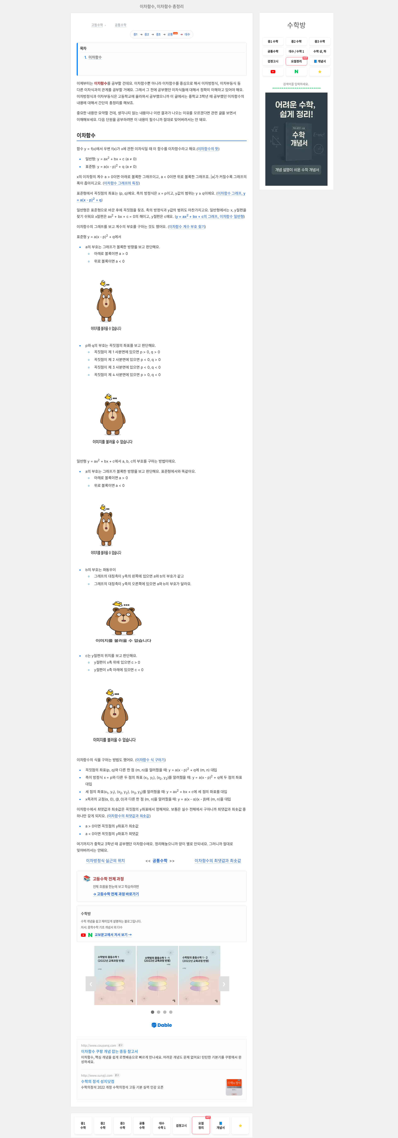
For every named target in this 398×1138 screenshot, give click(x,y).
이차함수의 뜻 (208, 149)
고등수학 (97, 25)
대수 (187, 34)
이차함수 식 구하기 (150, 760)
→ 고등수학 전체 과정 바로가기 (116, 894)
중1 (135, 34)
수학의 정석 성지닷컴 (97, 1081)
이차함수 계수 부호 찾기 (187, 226)
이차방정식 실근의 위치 (105, 860)
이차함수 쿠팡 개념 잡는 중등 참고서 (109, 1051)
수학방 (296, 25)
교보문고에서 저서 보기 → (113, 934)
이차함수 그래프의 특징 (121, 183)
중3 (158, 34)
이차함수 (95, 57)
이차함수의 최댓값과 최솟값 (129, 816)
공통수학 (120, 25)
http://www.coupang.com (98, 1045)
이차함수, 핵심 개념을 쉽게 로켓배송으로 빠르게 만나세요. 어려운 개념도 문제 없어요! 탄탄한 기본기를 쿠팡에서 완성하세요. (161, 1059)
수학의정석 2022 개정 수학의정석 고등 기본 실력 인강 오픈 (122, 1087)
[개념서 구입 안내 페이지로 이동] (296, 139)
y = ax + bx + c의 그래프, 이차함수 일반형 (210, 216)
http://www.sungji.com (97, 1075)
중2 (146, 34)
